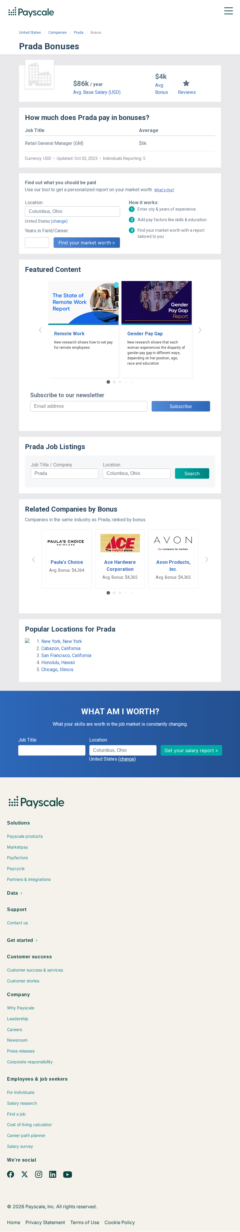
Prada (78, 33)
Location (111, 465)
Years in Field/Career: (47, 230)
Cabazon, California (60, 648)
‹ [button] (40, 329)
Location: (34, 202)
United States (30, 33)
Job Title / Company (51, 465)
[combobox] (72, 211)
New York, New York (61, 641)
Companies (57, 33)
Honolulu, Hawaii (58, 662)
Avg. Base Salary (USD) (97, 92)
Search (192, 473)
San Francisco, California (66, 655)
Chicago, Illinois (57, 669)
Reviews (187, 92)
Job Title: (27, 740)
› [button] (200, 329)
